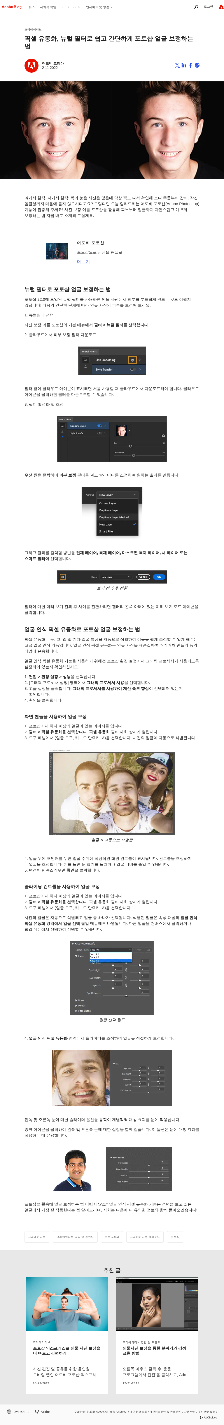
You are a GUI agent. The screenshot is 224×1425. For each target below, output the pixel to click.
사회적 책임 (48, 7)
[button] (17, 1412)
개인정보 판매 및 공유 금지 (165, 1411)
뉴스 (32, 7)
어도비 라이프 (71, 7)
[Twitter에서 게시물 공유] (177, 66)
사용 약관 (189, 1411)
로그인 (208, 6)
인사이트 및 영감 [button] (97, 7)
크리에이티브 (33, 29)
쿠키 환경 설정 (206, 1411)
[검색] (196, 7)
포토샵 (175, 1236)
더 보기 (83, 261)
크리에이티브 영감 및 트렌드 (75, 1236)
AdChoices (210, 1417)
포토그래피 (112, 1236)
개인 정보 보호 (138, 1411)
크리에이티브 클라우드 (145, 1236)
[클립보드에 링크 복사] (197, 66)
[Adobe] (221, 7)
